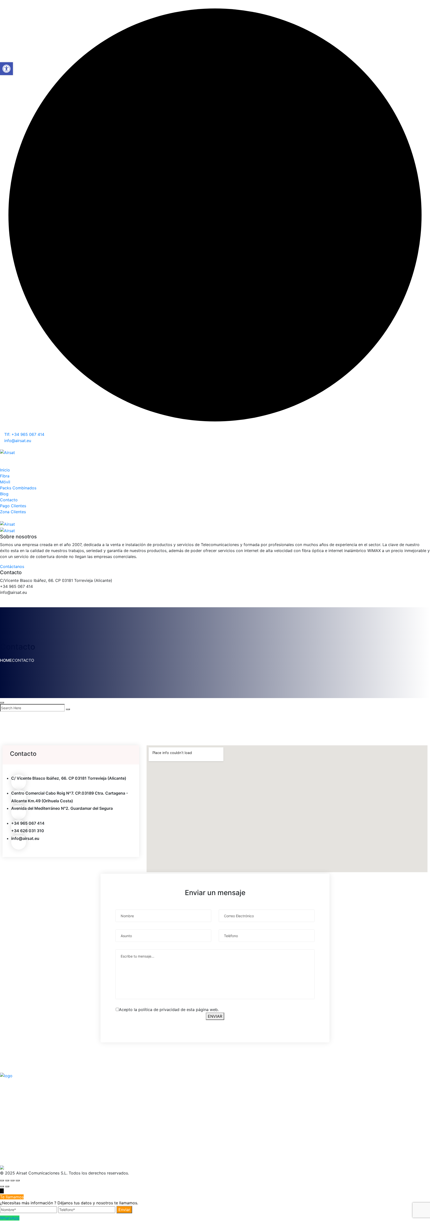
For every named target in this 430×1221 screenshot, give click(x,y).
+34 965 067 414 (28, 823)
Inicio (5, 469)
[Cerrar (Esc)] (18, 1180)
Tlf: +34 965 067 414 (23, 434)
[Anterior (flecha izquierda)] (2, 1186)
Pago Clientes (13, 505)
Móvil (5, 481)
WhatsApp (9, 1218)
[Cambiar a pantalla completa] (7, 1180)
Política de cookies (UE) (168, 1102)
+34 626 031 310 (27, 830)
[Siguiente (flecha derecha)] (7, 1186)
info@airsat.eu (17, 440)
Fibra (4, 475)
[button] (6, 68)
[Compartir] (12, 1180)
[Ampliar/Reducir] (2, 1180)
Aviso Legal (156, 1094)
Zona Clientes (13, 511)
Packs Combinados (18, 487)
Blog (4, 493)
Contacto (9, 499)
